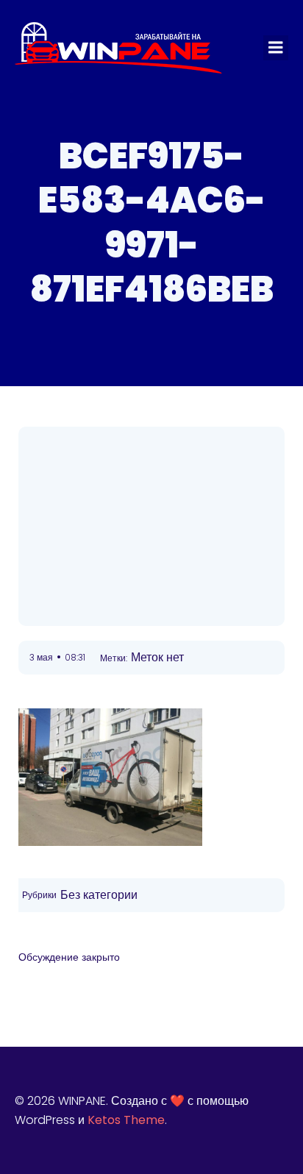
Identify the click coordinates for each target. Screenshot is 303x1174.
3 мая (41, 657)
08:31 (75, 657)
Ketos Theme (126, 1119)
